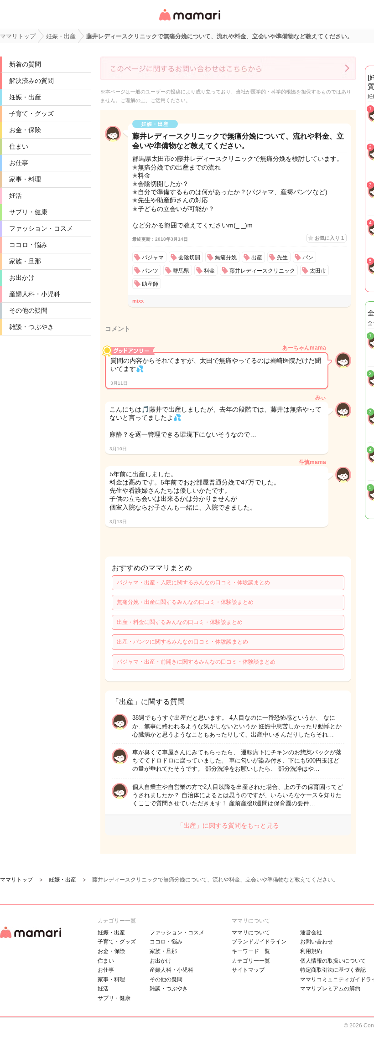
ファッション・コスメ (41, 228)
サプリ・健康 (28, 212)
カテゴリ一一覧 (251, 961)
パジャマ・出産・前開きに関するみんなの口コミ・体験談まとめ (196, 662)
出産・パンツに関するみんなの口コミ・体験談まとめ (182, 642)
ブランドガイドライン (259, 941)
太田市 (318, 271)
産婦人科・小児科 (34, 294)
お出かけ (22, 277)
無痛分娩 (226, 257)
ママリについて (251, 932)
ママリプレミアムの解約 (330, 988)
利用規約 (311, 951)
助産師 (150, 284)
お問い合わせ (316, 941)
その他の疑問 (28, 310)
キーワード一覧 (251, 951)
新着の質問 (25, 64)
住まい (18, 146)
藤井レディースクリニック (262, 271)
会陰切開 (189, 257)
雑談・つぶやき (31, 326)
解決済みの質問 (31, 80)
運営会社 (311, 932)
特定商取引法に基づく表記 (333, 970)
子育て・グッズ (31, 113)
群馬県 (181, 271)
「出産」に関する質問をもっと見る (228, 825)
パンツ (150, 271)
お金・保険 (25, 130)
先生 (282, 257)
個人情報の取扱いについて (333, 961)
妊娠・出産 (25, 97)
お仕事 (18, 162)
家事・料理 (25, 179)
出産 (256, 257)
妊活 (15, 195)
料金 (209, 271)
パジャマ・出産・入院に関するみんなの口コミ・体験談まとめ (193, 582)
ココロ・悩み (28, 244)
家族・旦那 (25, 261)
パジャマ (153, 257)
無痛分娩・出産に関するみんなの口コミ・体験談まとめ (185, 602)
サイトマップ (248, 970)
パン (307, 257)
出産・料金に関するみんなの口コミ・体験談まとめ (180, 622)
